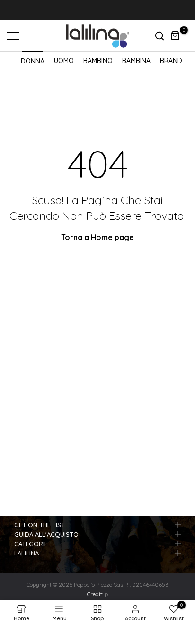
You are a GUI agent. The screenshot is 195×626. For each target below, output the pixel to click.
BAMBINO (98, 60)
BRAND (171, 60)
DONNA (32, 61)
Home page (112, 237)
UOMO (64, 60)
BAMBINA (136, 60)
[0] (175, 36)
